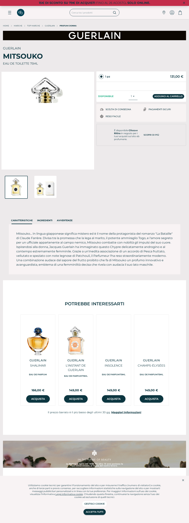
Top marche (33, 26)
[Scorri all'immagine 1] (16, 187)
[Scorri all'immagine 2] (45, 187)
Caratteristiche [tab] (22, 220)
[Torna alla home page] (22, 12)
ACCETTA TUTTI (94, 511)
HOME (6, 26)
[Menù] (9, 12)
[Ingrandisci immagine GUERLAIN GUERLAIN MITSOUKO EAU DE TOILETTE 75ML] (47, 120)
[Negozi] (164, 12)
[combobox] (90, 12)
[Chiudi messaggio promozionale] (184, 3)
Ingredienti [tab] (44, 220)
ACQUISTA (38, 399)
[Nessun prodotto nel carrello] (180, 12)
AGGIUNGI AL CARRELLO (168, 92)
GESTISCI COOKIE (94, 503)
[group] (38, 360)
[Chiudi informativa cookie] (183, 480)
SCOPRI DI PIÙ (151, 131)
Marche (18, 26)
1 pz (107, 76)
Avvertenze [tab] (65, 220)
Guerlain (50, 26)
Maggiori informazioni (126, 412)
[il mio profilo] (172, 12)
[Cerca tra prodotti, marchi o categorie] (114, 12)
